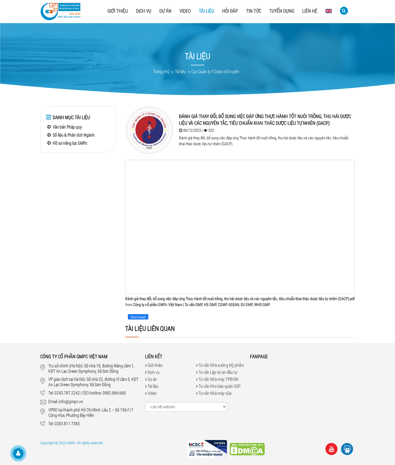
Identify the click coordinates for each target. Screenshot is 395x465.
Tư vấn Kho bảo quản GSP (219, 386)
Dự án (165, 11)
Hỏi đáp (230, 11)
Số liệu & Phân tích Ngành (74, 135)
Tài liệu (206, 11)
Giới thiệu (117, 11)
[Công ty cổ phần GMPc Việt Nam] (60, 13)
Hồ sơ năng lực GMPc (70, 143)
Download (138, 317)
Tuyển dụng (281, 11)
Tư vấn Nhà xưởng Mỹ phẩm (221, 365)
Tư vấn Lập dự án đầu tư (218, 372)
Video (185, 11)
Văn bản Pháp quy (67, 127)
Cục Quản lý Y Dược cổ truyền (215, 71)
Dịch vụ (143, 11)
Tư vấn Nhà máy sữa (215, 393)
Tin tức (253, 11)
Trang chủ (161, 71)
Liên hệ (309, 11)
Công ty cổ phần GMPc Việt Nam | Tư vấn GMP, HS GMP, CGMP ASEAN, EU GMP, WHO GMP (201, 304)
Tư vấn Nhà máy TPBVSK (219, 379)
